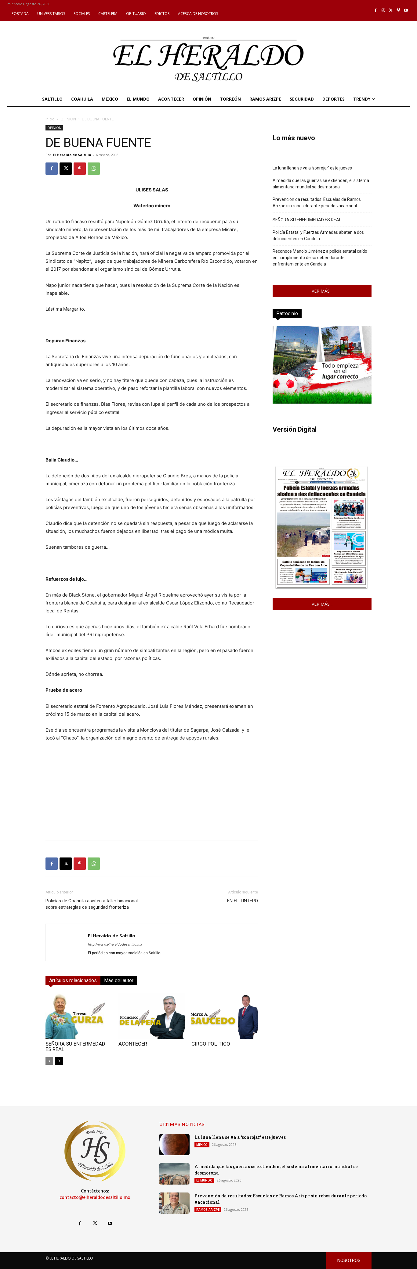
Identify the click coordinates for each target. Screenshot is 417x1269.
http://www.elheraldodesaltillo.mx (115, 944)
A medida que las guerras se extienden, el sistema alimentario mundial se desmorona (321, 183)
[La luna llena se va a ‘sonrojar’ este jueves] (174, 1144)
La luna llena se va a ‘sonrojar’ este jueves (312, 168)
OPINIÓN (68, 119)
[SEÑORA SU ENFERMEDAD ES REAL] (78, 1016)
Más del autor (118, 980)
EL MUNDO (204, 1180)
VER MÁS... (322, 291)
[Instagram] (383, 10)
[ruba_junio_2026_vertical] (322, 402)
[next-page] (59, 1061)
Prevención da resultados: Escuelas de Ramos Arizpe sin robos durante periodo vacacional (317, 202)
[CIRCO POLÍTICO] (224, 1016)
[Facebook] (376, 10)
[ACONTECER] (151, 1016)
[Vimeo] (398, 10)
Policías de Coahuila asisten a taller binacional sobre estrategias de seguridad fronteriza (91, 904)
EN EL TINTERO (242, 901)
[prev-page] (49, 1061)
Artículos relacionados (73, 980)
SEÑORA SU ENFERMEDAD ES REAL (75, 1046)
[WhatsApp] (94, 168)
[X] (391, 10)
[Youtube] (406, 10)
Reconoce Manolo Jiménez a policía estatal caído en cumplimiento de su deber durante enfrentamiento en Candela (320, 257)
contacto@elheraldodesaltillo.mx (95, 1197)
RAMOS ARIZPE (207, 1209)
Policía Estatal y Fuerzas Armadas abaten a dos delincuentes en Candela (318, 235)
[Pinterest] (80, 168)
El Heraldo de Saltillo (72, 154)
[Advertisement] (151, 792)
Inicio (50, 119)
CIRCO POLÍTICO (210, 1044)
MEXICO (202, 1144)
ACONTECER (132, 1044)
